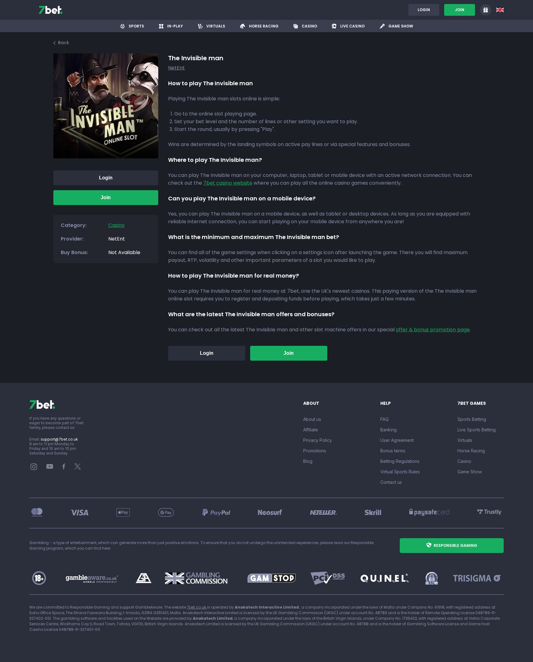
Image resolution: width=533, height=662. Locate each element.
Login (424, 9)
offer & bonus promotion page (433, 329)
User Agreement (397, 440)
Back (63, 43)
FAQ (384, 419)
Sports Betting (471, 419)
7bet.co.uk (197, 607)
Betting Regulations (399, 461)
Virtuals (464, 440)
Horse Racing (471, 450)
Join (459, 9)
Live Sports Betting (476, 429)
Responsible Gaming (455, 545)
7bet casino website (227, 182)
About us (312, 419)
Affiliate (310, 429)
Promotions (314, 450)
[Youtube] (49, 466)
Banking (388, 429)
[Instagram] (34, 468)
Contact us (391, 482)
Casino (464, 461)
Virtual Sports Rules (400, 471)
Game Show (469, 471)
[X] (77, 468)
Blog (307, 461)
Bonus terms (392, 450)
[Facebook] (63, 468)
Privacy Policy (317, 440)
